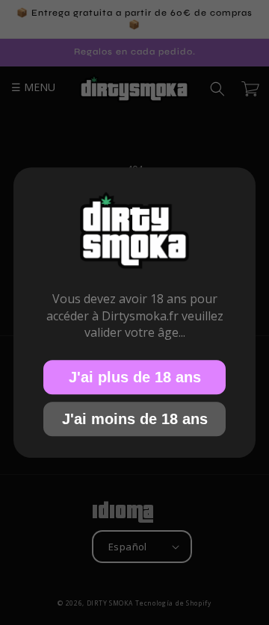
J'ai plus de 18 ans (135, 376)
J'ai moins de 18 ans (135, 418)
